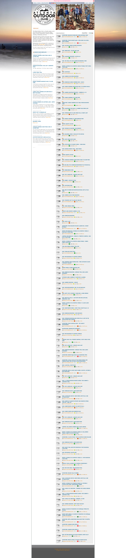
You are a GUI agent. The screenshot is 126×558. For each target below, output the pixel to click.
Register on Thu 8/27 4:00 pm (68, 207)
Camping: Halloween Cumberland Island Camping (74, 426)
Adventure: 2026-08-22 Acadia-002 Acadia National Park (75, 35)
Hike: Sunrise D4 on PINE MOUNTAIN (70, 76)
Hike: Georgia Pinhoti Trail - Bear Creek (72, 148)
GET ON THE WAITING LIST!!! (68, 36)
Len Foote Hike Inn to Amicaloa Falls (42, 137)
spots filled (79, 52)
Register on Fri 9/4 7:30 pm (67, 283)
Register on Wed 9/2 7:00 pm (68, 258)
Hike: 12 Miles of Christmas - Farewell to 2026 (73, 498)
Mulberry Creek (37, 121)
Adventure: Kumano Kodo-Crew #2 (70, 529)
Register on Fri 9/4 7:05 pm (67, 269)
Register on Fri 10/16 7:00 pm (68, 423)
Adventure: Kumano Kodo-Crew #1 (70, 524)
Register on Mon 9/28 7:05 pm (68, 460)
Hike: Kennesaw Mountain (68, 215)
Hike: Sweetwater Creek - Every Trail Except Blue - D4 (75, 308)
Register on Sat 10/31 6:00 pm (68, 480)
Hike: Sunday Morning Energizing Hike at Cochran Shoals (76, 86)
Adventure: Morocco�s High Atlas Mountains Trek (74, 354)
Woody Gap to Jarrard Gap (39, 112)
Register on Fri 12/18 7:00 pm (68, 500)
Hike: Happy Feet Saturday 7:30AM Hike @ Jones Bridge (75, 293)
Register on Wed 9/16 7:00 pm (68, 314)
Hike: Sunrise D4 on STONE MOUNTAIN (70, 195)
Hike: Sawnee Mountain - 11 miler (70, 282)
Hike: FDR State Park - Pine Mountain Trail (72, 467)
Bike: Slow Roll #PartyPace (69, 365)
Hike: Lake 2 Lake (66, 221)
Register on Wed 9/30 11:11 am (68, 366)
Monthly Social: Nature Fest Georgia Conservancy (74, 463)
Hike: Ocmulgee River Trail (68, 251)
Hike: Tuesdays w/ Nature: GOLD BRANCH (71, 128)
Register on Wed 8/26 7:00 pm (68, 212)
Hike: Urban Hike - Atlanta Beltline (70, 50)
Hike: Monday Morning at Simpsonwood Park (73, 118)
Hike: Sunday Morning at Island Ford (71, 97)
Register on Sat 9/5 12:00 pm (68, 278)
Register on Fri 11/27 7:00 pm (68, 491)
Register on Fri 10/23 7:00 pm (68, 443)
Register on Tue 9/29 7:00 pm (68, 383)
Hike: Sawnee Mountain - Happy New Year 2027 (73, 503)
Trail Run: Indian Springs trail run (70, 246)
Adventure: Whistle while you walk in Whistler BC (74, 539)
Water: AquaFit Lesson (67, 123)
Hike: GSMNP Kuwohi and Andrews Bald (71, 411)
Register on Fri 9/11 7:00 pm (68, 300)
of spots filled (74, 114)
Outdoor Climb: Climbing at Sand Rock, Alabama (73, 277)
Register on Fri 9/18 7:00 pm (68, 335)
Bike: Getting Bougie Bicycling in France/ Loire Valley (75, 534)
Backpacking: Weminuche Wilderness (71, 328)
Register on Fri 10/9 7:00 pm (68, 392)
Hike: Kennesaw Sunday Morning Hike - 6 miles (73, 82)
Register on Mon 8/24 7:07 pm (68, 541)
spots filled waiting (83, 36)
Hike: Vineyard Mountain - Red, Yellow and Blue (73, 287)
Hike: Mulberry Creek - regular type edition (73, 134)
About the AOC (42, 44)
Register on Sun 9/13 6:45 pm (68, 469)
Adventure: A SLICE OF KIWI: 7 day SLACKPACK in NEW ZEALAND (76, 437)
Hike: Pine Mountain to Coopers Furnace (72, 256)
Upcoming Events (60, 33)
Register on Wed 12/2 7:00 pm (68, 496)
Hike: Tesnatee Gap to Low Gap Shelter (71, 200)
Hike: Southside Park (67, 185)
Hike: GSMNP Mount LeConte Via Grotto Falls (73, 406)
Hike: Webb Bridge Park (67, 170)
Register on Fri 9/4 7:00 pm (67, 274)
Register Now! (65, 114)
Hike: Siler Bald (66, 71)
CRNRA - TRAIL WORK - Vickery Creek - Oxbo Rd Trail (59, 5)
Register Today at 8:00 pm (67, 181)
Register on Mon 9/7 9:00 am (68, 294)
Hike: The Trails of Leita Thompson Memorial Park (74, 60)
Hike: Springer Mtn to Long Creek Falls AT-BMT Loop (75, 112)
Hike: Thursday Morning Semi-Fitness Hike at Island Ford (76, 159)
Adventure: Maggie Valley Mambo (70, 473)
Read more (45, 61)
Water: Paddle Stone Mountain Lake (71, 267)
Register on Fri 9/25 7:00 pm (68, 352)
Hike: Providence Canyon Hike (69, 452)
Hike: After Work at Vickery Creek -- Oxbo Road (73, 144)
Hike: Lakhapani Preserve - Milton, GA (71, 56)
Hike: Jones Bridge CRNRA (68, 206)
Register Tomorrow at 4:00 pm (68, 171)
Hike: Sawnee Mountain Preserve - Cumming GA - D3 (74, 92)
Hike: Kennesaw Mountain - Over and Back (72, 313)
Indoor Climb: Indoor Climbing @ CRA (71, 211)
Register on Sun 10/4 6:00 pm (68, 398)
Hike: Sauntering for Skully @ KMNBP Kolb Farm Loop (75, 108)
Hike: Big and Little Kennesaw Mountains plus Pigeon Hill (76, 164)
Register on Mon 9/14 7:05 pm (68, 434)
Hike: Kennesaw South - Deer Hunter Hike (72, 390)
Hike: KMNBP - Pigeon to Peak (69, 180)
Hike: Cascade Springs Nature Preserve (72, 45)
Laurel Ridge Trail (37, 72)
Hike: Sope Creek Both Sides (69, 139)
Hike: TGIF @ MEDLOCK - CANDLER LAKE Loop (72, 174)
